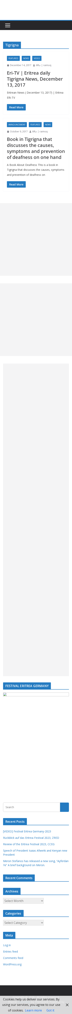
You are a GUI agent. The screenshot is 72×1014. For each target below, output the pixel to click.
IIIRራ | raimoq (43, 65)
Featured (13, 58)
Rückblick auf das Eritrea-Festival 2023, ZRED (31, 838)
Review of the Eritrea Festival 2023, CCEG (29, 844)
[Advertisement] (36, 239)
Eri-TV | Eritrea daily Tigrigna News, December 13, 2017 (35, 79)
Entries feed (10, 951)
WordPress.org (12, 964)
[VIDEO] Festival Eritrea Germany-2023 (27, 831)
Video (37, 58)
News (26, 58)
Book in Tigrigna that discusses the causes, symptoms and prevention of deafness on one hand (36, 148)
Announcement (16, 124)
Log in (7, 945)
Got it (50, 1010)
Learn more (33, 1010)
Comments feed (13, 958)
